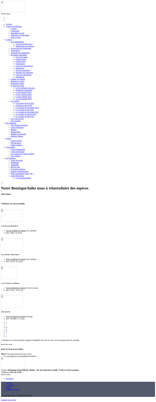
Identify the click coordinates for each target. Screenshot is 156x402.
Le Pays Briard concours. (25, 88)
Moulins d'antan (17, 136)
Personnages (15, 132)
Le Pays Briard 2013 (24, 97)
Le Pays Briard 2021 (24, 92)
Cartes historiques (17, 152)
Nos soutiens (16, 121)
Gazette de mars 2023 (24, 105)
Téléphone (5, 372)
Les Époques (11, 158)
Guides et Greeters (18, 79)
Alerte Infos (15, 51)
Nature (8, 138)
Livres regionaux (17, 127)
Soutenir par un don (8, 400)
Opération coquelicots (24, 90)
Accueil (9, 24)
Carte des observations (24, 66)
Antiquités (15, 165)
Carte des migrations (23, 75)
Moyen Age (15, 167)
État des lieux (16, 143)
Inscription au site (17, 33)
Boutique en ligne (17, 81)
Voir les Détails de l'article (16, 231)
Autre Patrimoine (17, 176)
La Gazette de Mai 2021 (25, 116)
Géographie (10, 147)
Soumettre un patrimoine (20, 53)
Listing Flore (20, 62)
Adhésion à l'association (20, 35)
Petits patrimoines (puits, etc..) (22, 174)
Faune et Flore (16, 141)
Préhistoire (15, 163)
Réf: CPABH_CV (13, 319)
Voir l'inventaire (22, 57)
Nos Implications (17, 42)
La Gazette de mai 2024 (25, 103)
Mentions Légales (13, 389)
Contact (14, 29)
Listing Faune (21, 59)
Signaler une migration (24, 73)
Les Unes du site (17, 119)
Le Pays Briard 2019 (24, 94)
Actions (9, 40)
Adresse (4, 370)
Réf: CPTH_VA (12, 261)
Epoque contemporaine (20, 171)
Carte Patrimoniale (18, 149)
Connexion (15, 31)
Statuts (8, 387)
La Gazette (15, 101)
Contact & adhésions (14, 26)
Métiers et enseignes (18, 134)
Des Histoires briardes (19, 125)
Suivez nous (5, 14)
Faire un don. (16, 37)
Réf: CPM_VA (11, 233)
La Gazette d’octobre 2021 (26, 114)
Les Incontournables (23, 178)
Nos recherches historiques (21, 48)
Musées (14, 130)
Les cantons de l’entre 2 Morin (22, 154)
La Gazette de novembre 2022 (27, 108)
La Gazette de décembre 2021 (27, 112)
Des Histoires (11, 123)
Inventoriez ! (20, 64)
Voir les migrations (23, 70)
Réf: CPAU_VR (12, 290)
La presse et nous (17, 86)
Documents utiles (17, 83)
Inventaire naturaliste (19, 55)
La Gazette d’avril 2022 (25, 110)
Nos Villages (16, 156)
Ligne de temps (17, 160)
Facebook (9, 379)
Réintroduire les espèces (25, 46)
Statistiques (20, 68)
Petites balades (16, 145)
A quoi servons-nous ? (24, 44)
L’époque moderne (18, 169)
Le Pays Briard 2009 (24, 99)
